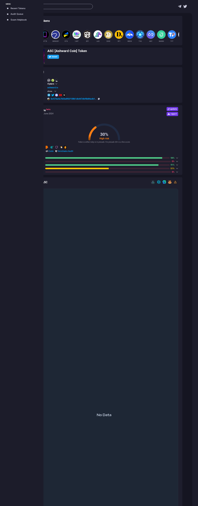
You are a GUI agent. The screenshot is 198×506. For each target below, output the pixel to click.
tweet (54, 56)
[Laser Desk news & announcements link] (185, 7)
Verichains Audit (65, 151)
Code (50, 151)
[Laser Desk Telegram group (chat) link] (179, 7)
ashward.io (52, 87)
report (174, 114)
